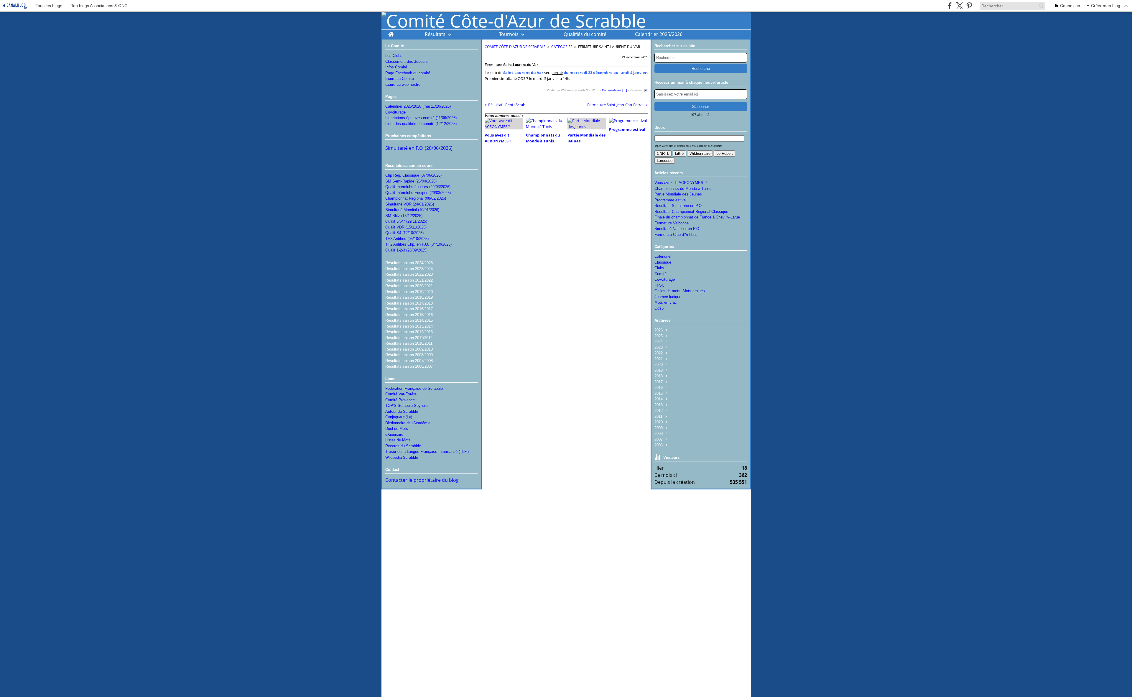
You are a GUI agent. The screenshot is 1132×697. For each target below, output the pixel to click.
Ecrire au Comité (399, 78)
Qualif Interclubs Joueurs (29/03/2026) (417, 187)
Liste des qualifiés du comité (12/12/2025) (421, 123)
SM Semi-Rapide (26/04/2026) (411, 181)
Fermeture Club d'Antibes (675, 234)
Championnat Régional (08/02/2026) (415, 198)
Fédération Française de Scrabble (414, 388)
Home (391, 32)
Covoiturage (395, 112)
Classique (662, 262)
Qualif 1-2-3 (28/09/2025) (406, 250)
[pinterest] (969, 5)
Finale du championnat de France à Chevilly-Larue (697, 217)
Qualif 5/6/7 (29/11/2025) (406, 221)
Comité (660, 274)
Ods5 (659, 308)
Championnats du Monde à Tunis (682, 188)
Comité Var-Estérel (401, 394)
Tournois (509, 34)
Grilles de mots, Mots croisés (679, 291)
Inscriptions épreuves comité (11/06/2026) (421, 118)
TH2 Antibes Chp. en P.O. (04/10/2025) (418, 244)
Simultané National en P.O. (677, 228)
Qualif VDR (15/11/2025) (406, 227)
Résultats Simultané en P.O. (678, 205)
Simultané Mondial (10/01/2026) (412, 210)
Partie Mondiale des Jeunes (678, 194)
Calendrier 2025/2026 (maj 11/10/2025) (418, 106)
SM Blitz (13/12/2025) (403, 215)
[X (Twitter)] (959, 5)
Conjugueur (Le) (398, 417)
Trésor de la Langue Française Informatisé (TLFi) (427, 451)
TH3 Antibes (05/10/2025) (407, 238)
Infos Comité (396, 67)
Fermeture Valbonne (671, 223)
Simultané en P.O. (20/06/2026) (419, 148)
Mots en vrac (665, 302)
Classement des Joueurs (406, 61)
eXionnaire (394, 434)
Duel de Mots (396, 428)
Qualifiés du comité (585, 34)
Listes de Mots (398, 440)
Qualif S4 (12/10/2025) (404, 233)
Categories (561, 46)
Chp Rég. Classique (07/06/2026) (413, 175)
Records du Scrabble (403, 446)
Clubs (659, 268)
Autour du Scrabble (401, 411)
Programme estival (670, 200)
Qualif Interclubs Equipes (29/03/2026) (418, 192)
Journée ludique (667, 297)
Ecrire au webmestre (402, 84)
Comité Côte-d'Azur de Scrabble (515, 46)
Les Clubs (393, 55)
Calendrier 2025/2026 (658, 34)
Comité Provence (400, 400)
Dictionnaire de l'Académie (407, 423)
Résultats (435, 34)
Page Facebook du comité (407, 73)
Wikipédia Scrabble (401, 457)
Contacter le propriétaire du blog (422, 480)
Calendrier (663, 256)
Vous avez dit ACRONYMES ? (680, 182)
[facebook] (949, 5)
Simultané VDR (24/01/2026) (409, 204)
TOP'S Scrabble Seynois (406, 405)
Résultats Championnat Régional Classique (691, 211)
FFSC (659, 285)
